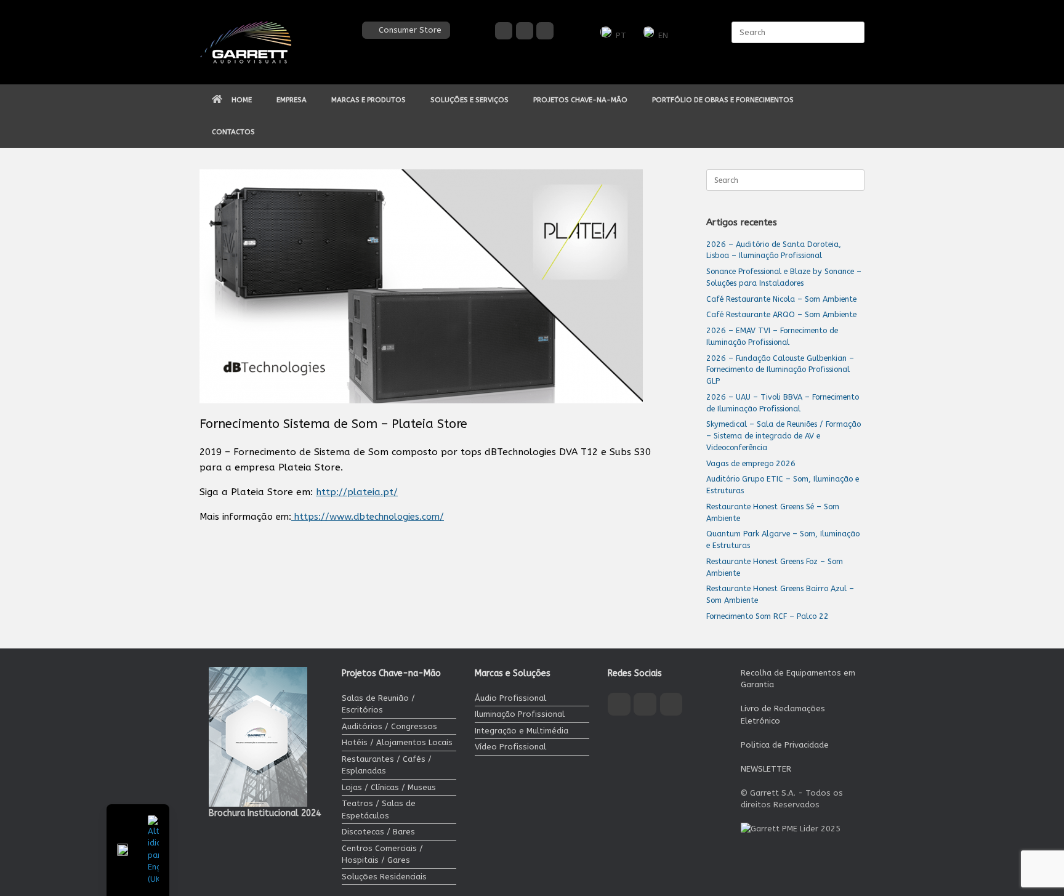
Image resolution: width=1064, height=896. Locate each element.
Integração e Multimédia (521, 730)
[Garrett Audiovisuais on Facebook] (503, 30)
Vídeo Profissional (510, 746)
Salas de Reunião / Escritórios (378, 704)
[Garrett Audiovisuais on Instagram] (524, 30)
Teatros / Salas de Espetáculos (379, 809)
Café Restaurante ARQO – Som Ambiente (781, 314)
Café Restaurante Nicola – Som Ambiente (781, 299)
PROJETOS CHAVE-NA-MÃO (580, 99)
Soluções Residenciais (384, 876)
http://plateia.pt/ (357, 492)
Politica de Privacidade (785, 744)
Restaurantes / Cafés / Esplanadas (387, 765)
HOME (242, 99)
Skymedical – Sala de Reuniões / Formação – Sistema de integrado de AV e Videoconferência (783, 435)
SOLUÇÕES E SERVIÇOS (469, 99)
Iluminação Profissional (520, 714)
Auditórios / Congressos (389, 726)
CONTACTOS (233, 131)
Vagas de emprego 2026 (751, 463)
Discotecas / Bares (378, 831)
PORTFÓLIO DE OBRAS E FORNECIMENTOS (723, 99)
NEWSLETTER (766, 768)
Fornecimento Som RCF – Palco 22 (767, 616)
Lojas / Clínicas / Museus (389, 787)
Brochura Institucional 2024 (265, 813)
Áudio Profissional (510, 698)
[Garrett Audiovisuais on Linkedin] (545, 30)
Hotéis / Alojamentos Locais (397, 742)
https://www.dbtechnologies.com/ (367, 516)
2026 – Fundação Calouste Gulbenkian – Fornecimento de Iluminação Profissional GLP (780, 369)
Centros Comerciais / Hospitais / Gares (382, 854)
